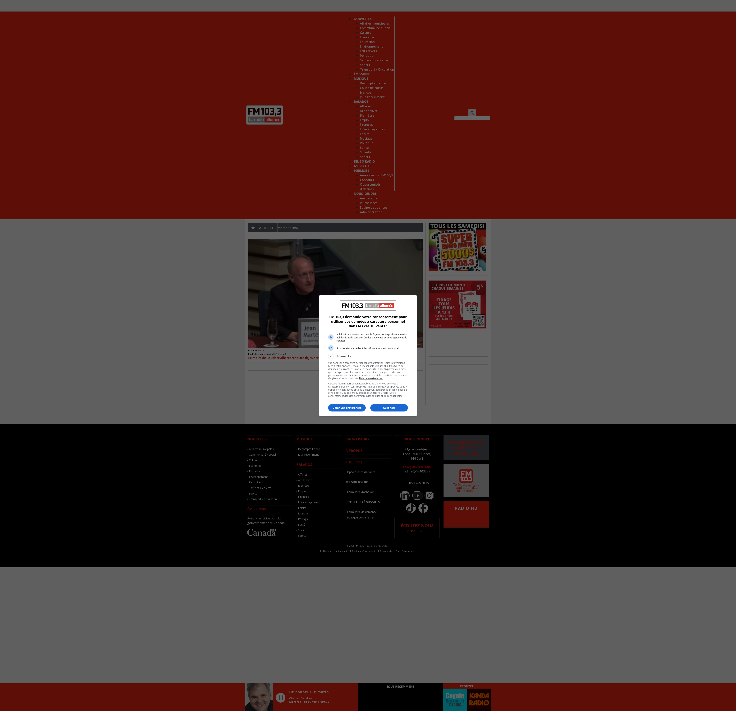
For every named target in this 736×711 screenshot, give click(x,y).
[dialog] (368, 355)
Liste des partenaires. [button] (371, 378)
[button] (368, 356)
